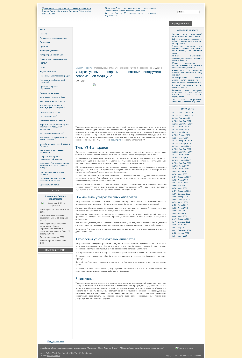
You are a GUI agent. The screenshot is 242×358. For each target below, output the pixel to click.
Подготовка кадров (131, 23)
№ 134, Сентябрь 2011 (182, 118)
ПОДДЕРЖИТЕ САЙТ (55, 250)
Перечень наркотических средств (55, 76)
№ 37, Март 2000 (179, 236)
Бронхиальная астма (49, 185)
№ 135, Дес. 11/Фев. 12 (182, 115)
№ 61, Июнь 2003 (180, 183)
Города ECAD (60, 23)
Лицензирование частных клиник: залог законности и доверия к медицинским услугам (187, 79)
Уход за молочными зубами (52, 97)
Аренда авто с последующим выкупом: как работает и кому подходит (187, 72)
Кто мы (43, 29)
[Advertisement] (55, 296)
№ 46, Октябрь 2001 (181, 222)
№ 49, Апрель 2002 (180, 213)
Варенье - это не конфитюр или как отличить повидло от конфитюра (54, 126)
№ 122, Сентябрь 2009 (182, 152)
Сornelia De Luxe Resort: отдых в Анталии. (55, 145)
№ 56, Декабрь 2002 (181, 194)
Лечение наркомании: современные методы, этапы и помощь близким (187, 58)
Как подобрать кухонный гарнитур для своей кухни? (52, 106)
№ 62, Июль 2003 (180, 180)
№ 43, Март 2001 (179, 227)
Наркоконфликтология (156, 23)
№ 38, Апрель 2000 (180, 233)
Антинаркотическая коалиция (53, 38)
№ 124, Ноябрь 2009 (181, 146)
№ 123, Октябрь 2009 (181, 149)
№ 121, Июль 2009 (180, 155)
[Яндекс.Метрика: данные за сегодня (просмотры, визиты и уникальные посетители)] (55, 341)
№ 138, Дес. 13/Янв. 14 (182, 112)
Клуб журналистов (180, 23)
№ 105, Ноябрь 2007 (181, 160)
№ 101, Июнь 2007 (180, 169)
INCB (42, 67)
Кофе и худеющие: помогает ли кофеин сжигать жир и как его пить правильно (187, 41)
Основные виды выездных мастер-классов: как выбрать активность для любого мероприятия (187, 93)
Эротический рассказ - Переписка (50, 87)
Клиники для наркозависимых (53, 59)
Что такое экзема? (48, 116)
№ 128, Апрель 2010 (181, 135)
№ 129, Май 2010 (180, 132)
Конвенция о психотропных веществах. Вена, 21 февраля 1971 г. (54, 217)
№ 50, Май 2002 (179, 211)
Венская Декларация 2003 (52, 237)
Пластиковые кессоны (50, 112)
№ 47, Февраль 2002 (181, 219)
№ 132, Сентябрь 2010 (182, 124)
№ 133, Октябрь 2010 (181, 121)
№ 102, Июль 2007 (180, 166)
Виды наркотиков (48, 71)
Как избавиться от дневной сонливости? (52, 151)
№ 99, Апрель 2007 (180, 171)
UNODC (43, 63)
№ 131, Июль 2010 (180, 126)
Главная (44, 23)
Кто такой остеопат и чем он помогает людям (187, 86)
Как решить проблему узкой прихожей (52, 81)
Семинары (45, 42)
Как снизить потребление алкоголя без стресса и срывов (187, 100)
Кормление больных (49, 93)
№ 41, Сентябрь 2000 (181, 230)
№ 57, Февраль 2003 (181, 191)
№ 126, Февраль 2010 (182, 141)
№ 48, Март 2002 (179, 216)
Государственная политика (84, 23)
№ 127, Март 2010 (180, 138)
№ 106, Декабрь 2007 (181, 157)
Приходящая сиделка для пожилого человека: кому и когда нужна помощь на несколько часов (187, 49)
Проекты (44, 46)
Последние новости (187, 30)
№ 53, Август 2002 (180, 202)
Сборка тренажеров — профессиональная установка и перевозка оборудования (187, 65)
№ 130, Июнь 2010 (180, 129)
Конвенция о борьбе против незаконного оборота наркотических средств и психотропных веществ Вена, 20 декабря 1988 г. (55, 229)
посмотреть (116, 140)
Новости (43, 34)
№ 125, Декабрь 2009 (181, 143)
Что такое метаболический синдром (52, 173)
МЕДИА (55, 190)
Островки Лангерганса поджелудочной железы (51, 158)
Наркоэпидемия (110, 23)
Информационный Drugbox (52, 101)
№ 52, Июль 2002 (180, 205)
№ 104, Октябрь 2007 (181, 163)
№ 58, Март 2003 (179, 188)
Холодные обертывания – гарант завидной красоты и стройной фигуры (55, 165)
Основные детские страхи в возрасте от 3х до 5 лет (52, 179)
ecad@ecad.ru (53, 355)
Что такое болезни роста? (52, 133)
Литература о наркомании (52, 55)
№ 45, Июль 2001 (180, 225)
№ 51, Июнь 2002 (180, 208)
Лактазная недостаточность (52, 120)
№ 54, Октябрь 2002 (181, 199)
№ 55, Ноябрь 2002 (180, 197)
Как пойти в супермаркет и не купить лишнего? (53, 138)
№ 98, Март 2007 (179, 174)
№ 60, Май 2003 (179, 185)
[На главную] (66, 13)
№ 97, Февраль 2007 (181, 177)
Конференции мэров (49, 50)
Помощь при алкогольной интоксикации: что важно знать (187, 35)
